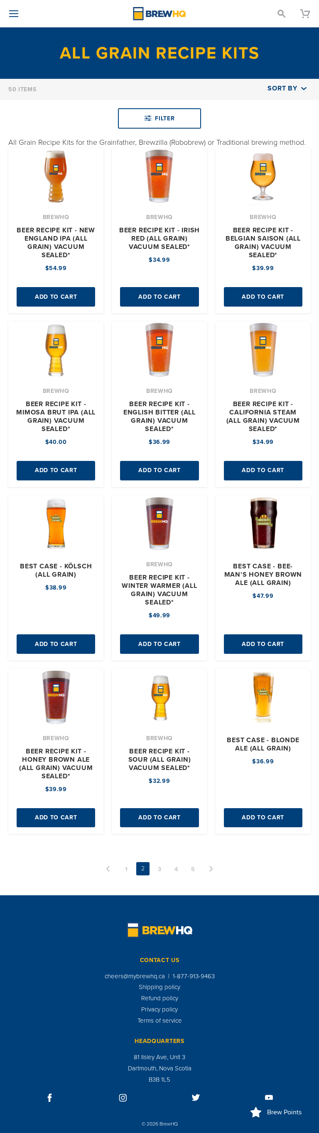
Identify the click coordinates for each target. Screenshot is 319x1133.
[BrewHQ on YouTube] (269, 1098)
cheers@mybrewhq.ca (135, 976)
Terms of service (159, 1020)
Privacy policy (159, 1009)
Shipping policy (159, 987)
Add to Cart (56, 296)
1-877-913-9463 (194, 976)
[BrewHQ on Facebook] (50, 1098)
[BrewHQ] (159, 13)
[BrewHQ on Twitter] (196, 1098)
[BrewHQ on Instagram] (123, 1098)
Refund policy (159, 998)
